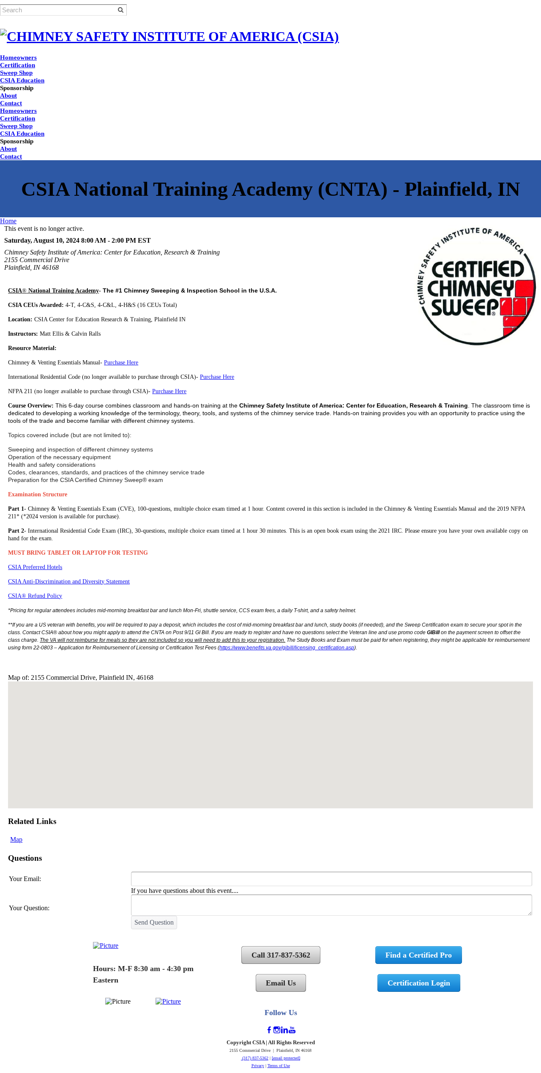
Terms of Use (279, 1065)
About (8, 95)
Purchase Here (121, 362)
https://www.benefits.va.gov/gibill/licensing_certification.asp (286, 648)
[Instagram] (276, 1030)
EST (144, 240)
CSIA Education (22, 80)
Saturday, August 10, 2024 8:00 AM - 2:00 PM (70, 240)
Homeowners (18, 57)
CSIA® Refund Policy (35, 596)
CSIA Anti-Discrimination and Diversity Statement (69, 581)
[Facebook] (269, 1030)
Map (16, 839)
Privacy (257, 1065)
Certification (17, 65)
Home (8, 220)
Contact (11, 103)
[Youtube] (292, 1030)
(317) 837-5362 (254, 1058)
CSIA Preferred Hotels (35, 567)
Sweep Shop (16, 72)
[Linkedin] (284, 1030)
